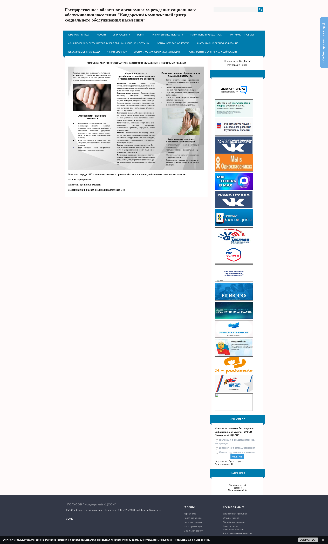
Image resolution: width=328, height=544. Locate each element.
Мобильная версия (193, 530)
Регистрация (233, 65)
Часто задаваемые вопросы (237, 533)
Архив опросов (236, 461)
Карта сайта (190, 513)
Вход (244, 65)
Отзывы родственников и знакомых (237, 452)
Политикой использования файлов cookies (185, 539)
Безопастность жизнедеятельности (233, 527)
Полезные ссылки (193, 518)
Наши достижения (193, 522)
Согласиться (308, 540)
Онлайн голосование (233, 522)
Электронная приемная (235, 513)
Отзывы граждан (231, 518)
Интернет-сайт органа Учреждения (237, 448)
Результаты (221, 461)
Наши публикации (193, 526)
